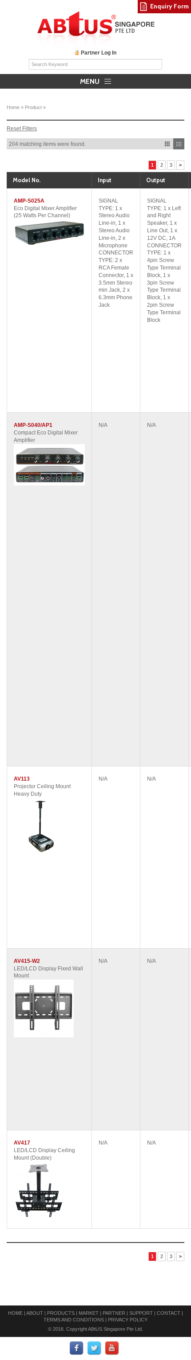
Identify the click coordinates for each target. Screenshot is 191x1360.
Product (33, 107)
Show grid (167, 143)
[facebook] (77, 1348)
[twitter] (95, 1348)
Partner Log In (98, 53)
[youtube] (112, 1348)
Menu (90, 81)
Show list (178, 143)
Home (13, 107)
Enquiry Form (169, 6)
